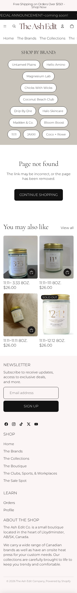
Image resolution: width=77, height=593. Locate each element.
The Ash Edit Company (30, 581)
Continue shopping (38, 195)
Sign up (31, 406)
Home (8, 38)
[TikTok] (21, 424)
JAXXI (31, 134)
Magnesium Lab (38, 76)
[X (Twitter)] (29, 424)
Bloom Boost (54, 122)
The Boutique (15, 466)
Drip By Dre (23, 111)
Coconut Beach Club (38, 99)
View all (67, 228)
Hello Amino (56, 65)
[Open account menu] (62, 26)
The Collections (52, 38)
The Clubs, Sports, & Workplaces (30, 473)
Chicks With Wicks (38, 88)
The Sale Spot (15, 481)
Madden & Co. (23, 122)
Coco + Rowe (56, 134)
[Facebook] (6, 424)
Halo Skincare (53, 111)
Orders (9, 503)
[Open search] (14, 26)
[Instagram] (14, 424)
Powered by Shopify (58, 581)
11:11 (14, 134)
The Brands (26, 38)
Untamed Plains (24, 65)
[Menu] (5, 26)
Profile (8, 510)
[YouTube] (36, 424)
